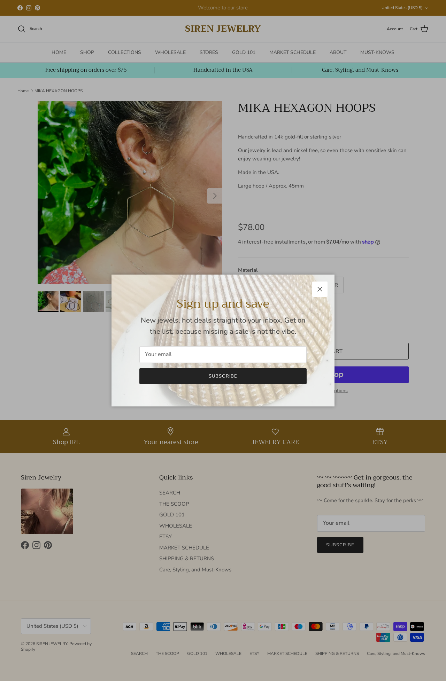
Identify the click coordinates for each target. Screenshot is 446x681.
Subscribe (223, 376)
